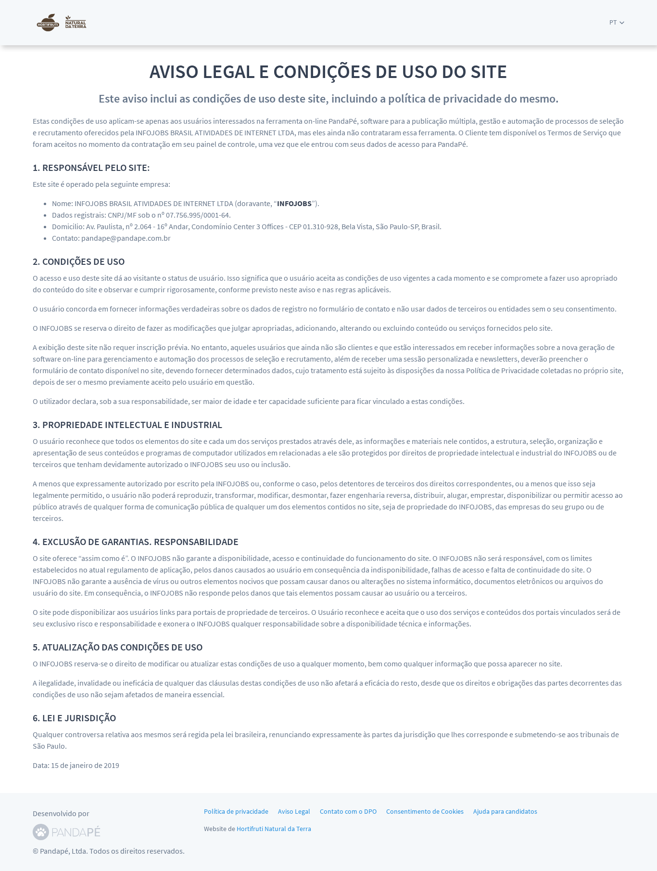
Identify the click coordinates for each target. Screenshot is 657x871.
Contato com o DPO (348, 811)
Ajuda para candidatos (505, 811)
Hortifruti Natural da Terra (274, 828)
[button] (616, 22)
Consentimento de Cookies (425, 811)
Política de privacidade (236, 811)
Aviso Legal (294, 811)
